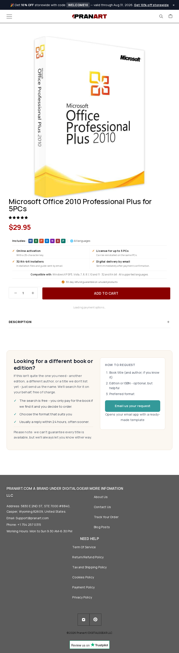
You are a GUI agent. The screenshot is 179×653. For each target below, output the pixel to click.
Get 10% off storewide (151, 5)
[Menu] (9, 16)
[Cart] (170, 16)
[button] (18, 217)
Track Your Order (106, 517)
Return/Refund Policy (87, 557)
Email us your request (132, 406)
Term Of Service (84, 547)
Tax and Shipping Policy (89, 567)
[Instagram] (84, 620)
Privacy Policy (82, 597)
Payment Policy (83, 587)
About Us (101, 497)
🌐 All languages (80, 241)
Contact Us (102, 507)
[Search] (161, 16)
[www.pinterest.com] (95, 619)
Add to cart (106, 293)
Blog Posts (102, 527)
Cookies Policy (83, 577)
